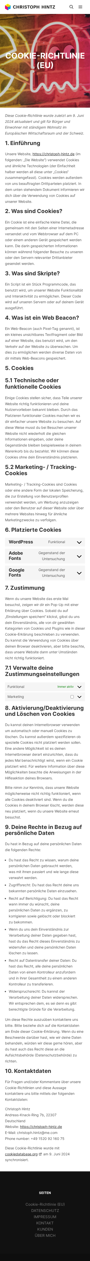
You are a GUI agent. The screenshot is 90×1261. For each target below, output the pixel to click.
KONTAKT (45, 1223)
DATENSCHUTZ (45, 1210)
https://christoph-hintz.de (53, 154)
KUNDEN (45, 1229)
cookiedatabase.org (21, 1154)
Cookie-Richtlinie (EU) (45, 1204)
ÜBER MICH (45, 1235)
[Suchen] (71, 7)
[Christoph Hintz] (30, 7)
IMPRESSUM (45, 1216)
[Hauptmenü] (80, 7)
